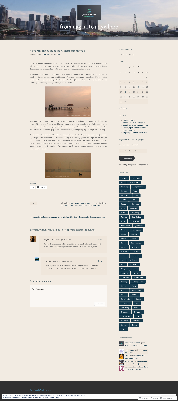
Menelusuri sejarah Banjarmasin (135, 125)
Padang (124, 282)
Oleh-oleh (125, 277)
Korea (123, 243)
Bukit (135, 191)
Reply (100, 239)
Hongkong (135, 213)
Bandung (124, 187)
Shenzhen (124, 312)
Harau (123, 213)
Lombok (135, 251)
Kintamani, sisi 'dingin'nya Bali (134, 123)
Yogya (123, 329)
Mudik (134, 269)
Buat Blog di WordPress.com (40, 390)
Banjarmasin (138, 187)
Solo (137, 316)
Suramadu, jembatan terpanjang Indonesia (49, 217)
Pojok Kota (75, 203)
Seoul (136, 308)
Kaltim (123, 239)
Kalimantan (136, 230)
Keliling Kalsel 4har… (133, 343)
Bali (122, 182)
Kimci (134, 239)
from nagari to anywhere (89, 27)
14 (143, 87)
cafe (62, 206)
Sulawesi (124, 321)
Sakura (138, 299)
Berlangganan (126, 158)
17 (125, 92)
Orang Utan (138, 277)
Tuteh (127, 356)
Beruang (124, 191)
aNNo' (57, 54)
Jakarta (124, 217)
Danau (123, 204)
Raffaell (47, 239)
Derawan (135, 204)
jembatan (83, 206)
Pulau (123, 295)
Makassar (136, 256)
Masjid (123, 269)
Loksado (124, 251)
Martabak (133, 264)
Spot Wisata (85, 203)
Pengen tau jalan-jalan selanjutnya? (131, 140)
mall (123, 264)
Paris (134, 286)
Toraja (134, 325)
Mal (122, 260)
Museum (124, 273)
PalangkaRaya (137, 282)
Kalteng (134, 234)
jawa (67, 206)
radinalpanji (129, 350)
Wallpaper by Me (129, 120)
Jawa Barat (134, 221)
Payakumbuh (137, 290)
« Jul (120, 108)
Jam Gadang (137, 217)
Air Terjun (136, 178)
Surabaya (97, 206)
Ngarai (135, 273)
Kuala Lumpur (136, 243)
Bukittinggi (125, 195)
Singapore (138, 312)
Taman (123, 325)
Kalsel (123, 234)
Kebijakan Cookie (54, 397)
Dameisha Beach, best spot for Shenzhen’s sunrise (85, 217)
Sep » (125, 108)
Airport (123, 178)
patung (123, 290)
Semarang (125, 308)
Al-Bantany (129, 361)
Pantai (90, 206)
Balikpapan (134, 182)
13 (138, 87)
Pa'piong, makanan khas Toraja (135, 133)
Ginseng (133, 208)
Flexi (123, 208)
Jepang (123, 230)
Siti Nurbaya (126, 316)
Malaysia (133, 260)
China (134, 200)
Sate (136, 303)
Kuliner (124, 247)
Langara (135, 247)
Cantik (123, 200)
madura (124, 256)
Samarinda (125, 303)
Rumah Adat (125, 299)
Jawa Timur (73, 206)
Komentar (100, 304)
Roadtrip (134, 295)
